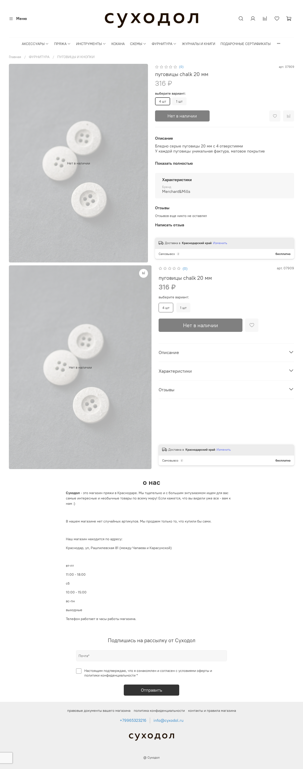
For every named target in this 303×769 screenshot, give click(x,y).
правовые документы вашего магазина (98, 710)
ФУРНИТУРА (162, 43)
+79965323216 (133, 720)
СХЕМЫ (136, 43)
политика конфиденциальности (159, 710)
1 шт (179, 101)
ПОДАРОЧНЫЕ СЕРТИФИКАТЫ (245, 43)
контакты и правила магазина (212, 710)
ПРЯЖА (60, 43)
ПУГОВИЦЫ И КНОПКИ (75, 57)
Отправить (151, 690)
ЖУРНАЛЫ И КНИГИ (198, 43)
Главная (15, 57)
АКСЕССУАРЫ (33, 43)
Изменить (220, 243)
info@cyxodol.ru (168, 720)
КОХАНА (118, 43)
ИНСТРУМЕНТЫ (89, 43)
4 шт (162, 101)
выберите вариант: (170, 93)
